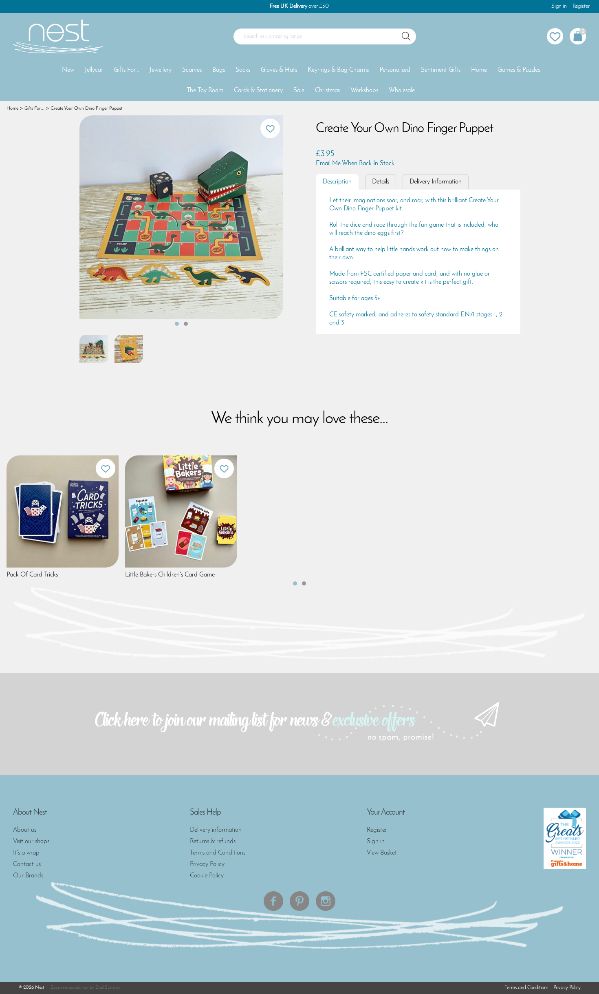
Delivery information (216, 830)
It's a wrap (26, 853)
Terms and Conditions (217, 853)
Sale (298, 90)
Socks (243, 70)
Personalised (394, 70)
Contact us (27, 864)
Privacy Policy (207, 864)
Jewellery (161, 70)
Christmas (327, 90)
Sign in (559, 6)
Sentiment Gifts (440, 70)
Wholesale (402, 90)
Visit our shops (31, 841)
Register (581, 6)
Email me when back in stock (355, 163)
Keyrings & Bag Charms (338, 70)
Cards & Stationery (258, 90)
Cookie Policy (207, 876)
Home (479, 70)
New (68, 70)
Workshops (364, 90)
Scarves (192, 70)
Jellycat (94, 70)
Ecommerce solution (69, 987)
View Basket (382, 853)
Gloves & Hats (279, 70)
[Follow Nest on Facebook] (273, 901)
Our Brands (28, 876)
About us (24, 830)
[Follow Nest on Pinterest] (299, 901)
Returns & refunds (213, 841)
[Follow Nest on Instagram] (325, 901)
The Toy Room (205, 90)
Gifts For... (126, 70)
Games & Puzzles (519, 70)
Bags (218, 70)
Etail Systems (107, 987)
